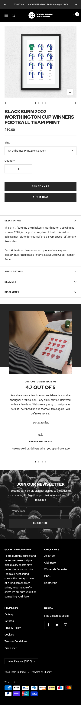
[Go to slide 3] (42, 103)
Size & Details (14, 271)
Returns (9, 621)
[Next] (74, 103)
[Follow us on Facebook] (48, 625)
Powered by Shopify (41, 672)
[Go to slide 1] (35, 103)
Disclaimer (12, 292)
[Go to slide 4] (45, 103)
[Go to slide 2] (38, 103)
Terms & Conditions (16, 641)
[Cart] (74, 15)
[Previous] (6, 103)
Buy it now (40, 197)
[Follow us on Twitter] (57, 625)
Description (13, 220)
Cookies (9, 634)
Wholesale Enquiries (55, 569)
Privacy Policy (13, 627)
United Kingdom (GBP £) (19, 661)
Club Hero (50, 562)
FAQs (47, 576)
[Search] (13, 15)
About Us (49, 555)
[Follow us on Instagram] (65, 625)
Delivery (10, 282)
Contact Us (50, 582)
